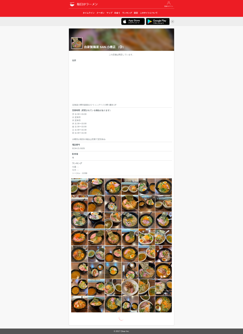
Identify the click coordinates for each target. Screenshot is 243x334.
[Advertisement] (121, 83)
